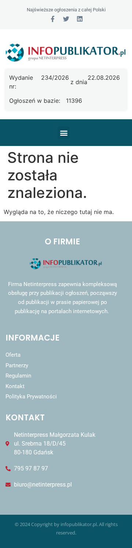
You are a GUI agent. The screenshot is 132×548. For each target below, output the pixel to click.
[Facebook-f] (53, 19)
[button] (64, 133)
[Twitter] (66, 19)
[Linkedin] (80, 19)
